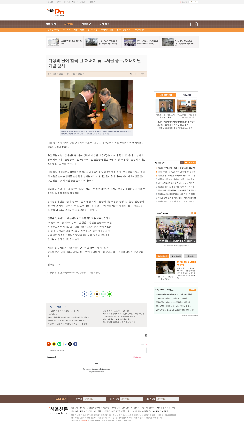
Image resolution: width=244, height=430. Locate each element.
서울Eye (58, 2)
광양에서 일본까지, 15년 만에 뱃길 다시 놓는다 (68, 324)
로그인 (184, 2)
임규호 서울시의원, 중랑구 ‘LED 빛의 (172, 125)
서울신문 (49, 2)
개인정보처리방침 (118, 411)
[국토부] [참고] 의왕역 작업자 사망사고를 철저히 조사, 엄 (177, 306)
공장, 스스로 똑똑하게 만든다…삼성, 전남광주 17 (69, 320)
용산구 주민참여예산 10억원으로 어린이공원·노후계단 (177, 241)
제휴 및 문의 (161, 408)
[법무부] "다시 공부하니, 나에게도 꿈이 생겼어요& (175, 310)
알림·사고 (83, 411)
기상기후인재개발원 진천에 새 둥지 (117, 319)
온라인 (93, 408)
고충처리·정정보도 (148, 408)
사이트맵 (171, 408)
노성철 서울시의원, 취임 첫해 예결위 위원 (174, 128)
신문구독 (74, 408)
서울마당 (105, 408)
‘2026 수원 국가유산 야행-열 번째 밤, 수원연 (176, 172)
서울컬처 (91, 2)
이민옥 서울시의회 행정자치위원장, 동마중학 (176, 121)
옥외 (98, 408)
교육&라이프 (139, 29)
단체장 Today (53, 29)
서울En (75, 2)
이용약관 (106, 411)
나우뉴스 (66, 2)
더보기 (192, 290)
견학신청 (125, 408)
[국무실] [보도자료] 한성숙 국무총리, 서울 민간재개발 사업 (178, 302)
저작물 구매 (115, 408)
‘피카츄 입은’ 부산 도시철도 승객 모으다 (119, 316)
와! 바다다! (53, 314)
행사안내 (92, 411)
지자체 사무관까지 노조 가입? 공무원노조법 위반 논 (123, 314)
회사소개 (74, 411)
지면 (89, 408)
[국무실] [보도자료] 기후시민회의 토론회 (171, 298)
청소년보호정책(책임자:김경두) (139, 411)
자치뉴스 (66, 29)
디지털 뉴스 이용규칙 (160, 411)
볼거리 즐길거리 (123, 29)
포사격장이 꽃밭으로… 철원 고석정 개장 (119, 322)
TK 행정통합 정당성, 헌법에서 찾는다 (64, 311)
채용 (99, 411)
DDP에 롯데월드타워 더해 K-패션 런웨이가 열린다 (69, 317)
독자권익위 (135, 408)
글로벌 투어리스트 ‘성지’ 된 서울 (116, 311)
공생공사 (83, 2)
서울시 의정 (79, 29)
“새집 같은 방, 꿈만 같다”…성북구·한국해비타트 (184, 43)
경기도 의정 (92, 29)
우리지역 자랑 (107, 29)
